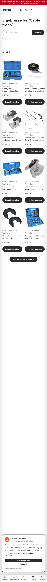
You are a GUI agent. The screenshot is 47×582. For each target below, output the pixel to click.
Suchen (38, 32)
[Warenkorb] (26, 10)
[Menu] (31, 10)
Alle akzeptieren (23, 561)
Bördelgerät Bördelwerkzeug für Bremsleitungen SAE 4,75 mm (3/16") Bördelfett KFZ (12, 90)
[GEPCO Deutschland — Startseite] (6, 10)
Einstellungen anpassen (13, 568)
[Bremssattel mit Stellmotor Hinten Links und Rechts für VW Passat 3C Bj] (12, 119)
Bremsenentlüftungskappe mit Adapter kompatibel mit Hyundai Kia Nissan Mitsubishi (35, 90)
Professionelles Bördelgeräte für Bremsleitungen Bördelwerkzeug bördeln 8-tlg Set (11, 188)
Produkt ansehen (12, 102)
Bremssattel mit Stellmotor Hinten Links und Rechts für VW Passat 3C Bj (11, 139)
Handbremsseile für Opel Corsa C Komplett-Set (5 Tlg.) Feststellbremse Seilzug (34, 139)
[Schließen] (41, 538)
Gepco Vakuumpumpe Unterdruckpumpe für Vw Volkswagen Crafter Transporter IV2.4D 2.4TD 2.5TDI (34, 188)
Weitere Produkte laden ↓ (23, 259)
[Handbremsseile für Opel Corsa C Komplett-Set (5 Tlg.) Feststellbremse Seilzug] (35, 119)
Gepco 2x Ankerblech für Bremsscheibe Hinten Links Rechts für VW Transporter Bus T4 (12, 237)
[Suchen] (15, 10)
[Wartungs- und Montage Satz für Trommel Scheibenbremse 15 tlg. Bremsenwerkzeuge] (35, 218)
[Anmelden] (21, 10)
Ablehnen (23, 564)
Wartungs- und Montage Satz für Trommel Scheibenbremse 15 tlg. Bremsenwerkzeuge (34, 237)
